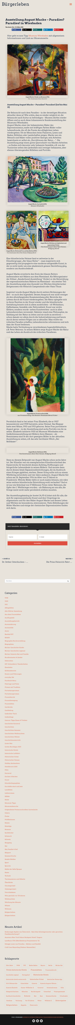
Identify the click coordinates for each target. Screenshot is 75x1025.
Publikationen (10, 819)
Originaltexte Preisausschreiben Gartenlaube (21, 809)
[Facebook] (33, 1020)
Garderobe (9, 707)
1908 (6, 598)
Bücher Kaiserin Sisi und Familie (17, 654)
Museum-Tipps (10, 803)
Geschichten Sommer (13, 730)
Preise (7, 816)
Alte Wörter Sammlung (13, 611)
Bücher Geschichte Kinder (14, 647)
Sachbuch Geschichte (13, 996)
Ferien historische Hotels (16, 970)
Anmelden (37, 543)
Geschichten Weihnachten (15, 733)
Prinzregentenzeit (59, 991)
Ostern (7, 813)
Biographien (9, 644)
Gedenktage (9, 717)
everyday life (9, 677)
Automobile (9, 628)
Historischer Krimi (12, 757)
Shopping (8, 843)
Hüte (6, 770)
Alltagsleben (9, 608)
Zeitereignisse (61, 1000)
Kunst (7, 780)
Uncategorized (10, 886)
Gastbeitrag (9, 710)
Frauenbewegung (11, 700)
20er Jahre (9, 965)
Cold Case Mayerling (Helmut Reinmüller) (20, 947)
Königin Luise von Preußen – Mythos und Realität (23, 944)
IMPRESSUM (26, 1017)
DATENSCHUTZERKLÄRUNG (36, 1017)
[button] (16, 30)
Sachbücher (9, 833)
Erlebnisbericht (10, 671)
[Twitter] (41, 1020)
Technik (8, 876)
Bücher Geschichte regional (15, 651)
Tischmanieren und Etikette (15, 879)
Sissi (41, 996)
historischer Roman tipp (54, 979)
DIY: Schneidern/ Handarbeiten (16, 664)
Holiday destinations (12, 763)
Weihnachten (10, 899)
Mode (7, 800)
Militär (7, 796)
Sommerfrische (10, 856)
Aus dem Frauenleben (13, 614)
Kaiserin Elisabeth (11, 988)
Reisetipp (8, 826)
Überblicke (9, 882)
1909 (6, 601)
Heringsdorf (26, 975)
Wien (39, 1000)
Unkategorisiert (10, 889)
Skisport (8, 853)
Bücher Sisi (59, 965)
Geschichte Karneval (12, 723)
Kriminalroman (52, 988)
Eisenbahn (8, 667)
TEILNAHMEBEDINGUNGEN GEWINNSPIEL (53, 1017)
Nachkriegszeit (35, 991)
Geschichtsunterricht (13, 740)
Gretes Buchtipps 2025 (13, 747)
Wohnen (8, 909)
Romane (8, 829)
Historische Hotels (41, 975)
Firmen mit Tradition (12, 687)
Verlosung (19, 1000)
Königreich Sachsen (12, 991)
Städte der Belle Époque (13, 869)
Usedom (9, 1000)
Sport (7, 862)
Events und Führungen (13, 674)
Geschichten (9, 727)
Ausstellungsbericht (12, 621)
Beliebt (7, 637)
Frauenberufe (10, 697)
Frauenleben (9, 704)
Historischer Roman (12, 760)
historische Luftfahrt (12, 753)
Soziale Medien (10, 859)
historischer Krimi (37, 979)
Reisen (7, 823)
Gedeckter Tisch (11, 714)
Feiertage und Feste (12, 684)
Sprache (8, 866)
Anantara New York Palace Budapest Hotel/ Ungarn (23, 937)
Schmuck (8, 836)
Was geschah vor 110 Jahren (15, 896)
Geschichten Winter (12, 737)
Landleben (8, 790)
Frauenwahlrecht (50, 970)
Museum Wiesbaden (38, 36)
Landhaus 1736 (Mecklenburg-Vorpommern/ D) (22, 941)
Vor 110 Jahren (29, 1000)
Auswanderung (10, 624)
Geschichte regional (12, 975)
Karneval (8, 773)
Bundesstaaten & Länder (13, 657)
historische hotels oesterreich (16, 979)
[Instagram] (37, 1020)
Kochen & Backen (11, 776)
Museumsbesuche (11, 806)
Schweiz (8, 839)
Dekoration (9, 661)
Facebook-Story (10, 680)
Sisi (6, 846)
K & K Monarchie (11, 983)
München (25, 991)
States (7, 872)
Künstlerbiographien (12, 783)
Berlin (50, 965)
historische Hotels (11, 750)
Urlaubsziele (64, 996)
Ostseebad (47, 991)
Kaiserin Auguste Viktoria (48, 983)
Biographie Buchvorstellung (15, 641)
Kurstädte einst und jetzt (14, 786)
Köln (62, 988)
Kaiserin (34, 983)
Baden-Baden (33, 965)
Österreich (34, 1005)
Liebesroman (9, 793)
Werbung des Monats (13, 902)
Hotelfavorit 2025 (11, 766)
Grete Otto (8, 743)
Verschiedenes (10, 892)
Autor (7, 631)
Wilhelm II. (48, 1000)
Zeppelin (23, 1005)
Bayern (43, 965)
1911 (6, 604)
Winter (7, 905)
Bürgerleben (15, 4)
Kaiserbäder (25, 983)
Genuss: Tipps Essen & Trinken (16, 720)
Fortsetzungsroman (12, 690)
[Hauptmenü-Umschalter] (70, 4)
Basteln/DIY (9, 634)
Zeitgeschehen (10, 912)
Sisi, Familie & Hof (11, 849)
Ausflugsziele (9, 618)
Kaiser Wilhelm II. (27, 988)
